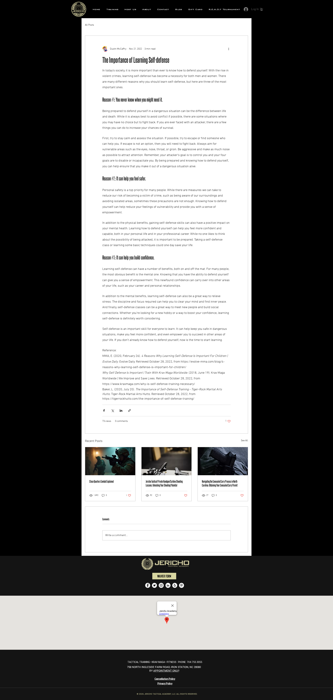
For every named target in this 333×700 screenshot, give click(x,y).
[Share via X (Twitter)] (112, 410)
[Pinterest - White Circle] (181, 585)
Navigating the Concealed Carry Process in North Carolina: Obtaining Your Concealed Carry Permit (219, 483)
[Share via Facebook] (104, 410)
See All (244, 440)
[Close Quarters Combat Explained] (110, 461)
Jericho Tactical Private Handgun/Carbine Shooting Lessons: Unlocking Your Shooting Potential (164, 483)
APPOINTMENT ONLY (166, 670)
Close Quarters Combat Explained (101, 481)
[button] (112, 9)
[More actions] (229, 49)
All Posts (89, 25)
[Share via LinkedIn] (121, 410)
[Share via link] (129, 410)
